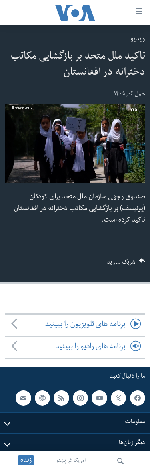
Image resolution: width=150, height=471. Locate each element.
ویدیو (137, 39)
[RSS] (61, 397)
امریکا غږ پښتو (71, 461)
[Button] (126, 264)
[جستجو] (120, 461)
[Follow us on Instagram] (80, 397)
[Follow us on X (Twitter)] (118, 397)
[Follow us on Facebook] (137, 397)
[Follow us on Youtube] (99, 397)
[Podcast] (42, 397)
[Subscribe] (23, 397)
